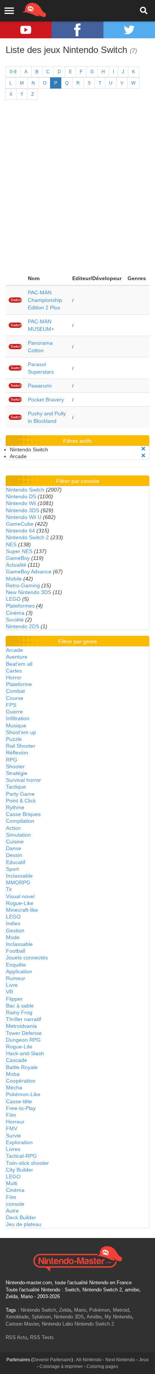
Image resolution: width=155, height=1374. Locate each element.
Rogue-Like (19, 903)
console (15, 1204)
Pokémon (99, 1310)
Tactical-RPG (21, 1156)
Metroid (121, 1310)
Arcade (14, 650)
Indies (13, 923)
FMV (11, 1128)
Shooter (15, 766)
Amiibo (94, 1317)
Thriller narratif (23, 1019)
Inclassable (19, 876)
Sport (12, 869)
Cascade (16, 1060)
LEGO (13, 599)
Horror (13, 677)
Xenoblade (17, 1317)
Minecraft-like (22, 910)
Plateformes (20, 606)
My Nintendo (118, 1317)
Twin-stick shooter (27, 1163)
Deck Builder (21, 1217)
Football (15, 951)
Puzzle (14, 739)
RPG (11, 760)
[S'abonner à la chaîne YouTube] (26, 29)
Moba (13, 1074)
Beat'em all (19, 664)
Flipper (14, 999)
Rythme (15, 807)
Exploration (19, 1142)
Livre (12, 985)
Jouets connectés (27, 958)
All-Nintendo (89, 1359)
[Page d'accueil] (77, 1258)
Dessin (14, 855)
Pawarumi (40, 386)
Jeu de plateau (23, 1224)
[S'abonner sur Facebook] (77, 29)
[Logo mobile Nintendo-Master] (24, 9)
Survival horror (23, 780)
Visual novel (20, 896)
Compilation (20, 821)
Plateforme (19, 684)
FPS (11, 705)
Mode (13, 937)
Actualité (16, 565)
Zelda (65, 1310)
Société (15, 620)
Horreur (15, 1122)
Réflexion (17, 753)
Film (11, 1115)
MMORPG (18, 882)
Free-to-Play (21, 1108)
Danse (13, 848)
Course (14, 698)
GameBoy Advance (29, 572)
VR (9, 992)
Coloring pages (102, 1366)
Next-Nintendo (120, 1359)
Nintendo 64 (20, 531)
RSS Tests (42, 1337)
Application (19, 971)
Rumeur (15, 978)
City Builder (19, 1170)
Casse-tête (19, 1101)
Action (13, 828)
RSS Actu (16, 1337)
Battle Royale (22, 1067)
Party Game (20, 794)
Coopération (20, 1081)
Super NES (19, 551)
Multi (11, 1183)
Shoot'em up (21, 732)
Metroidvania (21, 1026)
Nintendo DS (21, 496)
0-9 (13, 71)
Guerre (14, 712)
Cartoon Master (22, 1324)
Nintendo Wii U (23, 517)
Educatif (15, 862)
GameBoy (18, 558)
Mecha (14, 1087)
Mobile (14, 579)
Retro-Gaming (23, 585)
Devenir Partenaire (52, 1359)
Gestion (15, 931)
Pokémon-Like (23, 1094)
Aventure (16, 657)
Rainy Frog (19, 1012)
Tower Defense (24, 1033)
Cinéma (15, 613)
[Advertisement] (77, 190)
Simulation (18, 835)
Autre (12, 1211)
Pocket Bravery (46, 400)
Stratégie (16, 773)
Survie (13, 1136)
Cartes (14, 671)
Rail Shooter (20, 746)
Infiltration (17, 718)
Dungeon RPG (23, 1040)
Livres (13, 1149)
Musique (16, 725)
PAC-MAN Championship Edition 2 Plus (45, 300)
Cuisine (15, 842)
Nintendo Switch (25, 490)
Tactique (16, 787)
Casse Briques (23, 814)
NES (11, 544)
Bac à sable (20, 1006)
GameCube (19, 524)
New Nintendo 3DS (28, 592)
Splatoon (41, 1317)
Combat (15, 691)
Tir (9, 889)
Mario (80, 1310)
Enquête (16, 965)
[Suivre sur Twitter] (129, 29)
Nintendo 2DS (22, 626)
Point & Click (21, 801)
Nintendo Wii (21, 503)
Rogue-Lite (19, 1047)
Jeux (144, 1359)
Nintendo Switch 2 (27, 537)
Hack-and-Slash (25, 1053)
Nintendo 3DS (22, 510)
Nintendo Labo (57, 1324)
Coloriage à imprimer (61, 1366)
